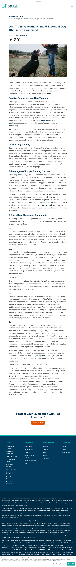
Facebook (46, 446)
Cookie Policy (56, 560)
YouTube (45, 455)
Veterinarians (29, 449)
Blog (21, 17)
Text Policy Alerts (11, 469)
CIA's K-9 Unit (47, 205)
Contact (64, 446)
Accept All (71, 564)
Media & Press (66, 452)
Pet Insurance (13, 17)
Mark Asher (23, 35)
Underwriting (38, 1)
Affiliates (27, 452)
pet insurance (45, 355)
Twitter (45, 452)
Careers (64, 449)
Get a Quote (38, 423)
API (26, 463)
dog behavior (48, 93)
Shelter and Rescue (30, 460)
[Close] (73, 559)
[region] (38, 561)
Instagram (46, 449)
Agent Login (28, 446)
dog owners (18, 175)
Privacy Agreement (12, 456)
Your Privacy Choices (59, 564)
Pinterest (46, 458)
